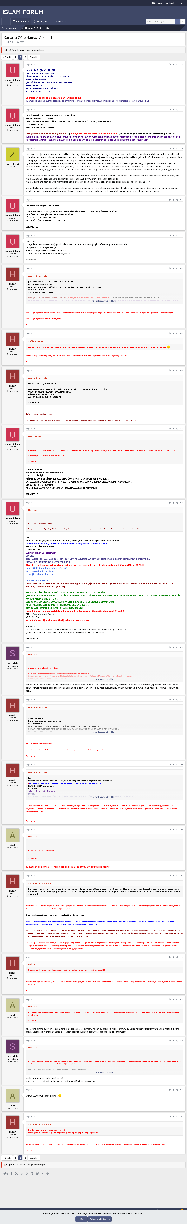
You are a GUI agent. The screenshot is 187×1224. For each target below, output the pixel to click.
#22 (181, 109)
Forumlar (21, 21)
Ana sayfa (6, 21)
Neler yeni (42, 21)
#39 (181, 1090)
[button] (29, 21)
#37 (181, 999)
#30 (181, 503)
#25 (181, 235)
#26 (181, 268)
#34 (181, 829)
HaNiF (8, 42)
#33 (181, 764)
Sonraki (33, 57)
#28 (181, 370)
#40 (181, 1116)
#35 (181, 875)
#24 (181, 200)
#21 (181, 64)
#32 (181, 699)
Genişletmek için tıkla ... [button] (104, 301)
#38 (181, 1040)
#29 (181, 428)
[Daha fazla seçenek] (177, 21)
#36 (181, 957)
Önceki (8, 57)
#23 (181, 148)
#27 (181, 333)
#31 (181, 647)
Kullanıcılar (61, 21)
